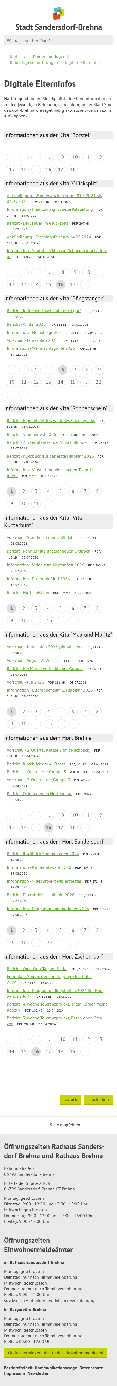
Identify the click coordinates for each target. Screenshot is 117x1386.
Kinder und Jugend (50, 56)
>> (24, 394)
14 (24, 169)
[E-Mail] (100, 1124)
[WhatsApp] (106, 1124)
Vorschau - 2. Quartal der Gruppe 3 (38, 779)
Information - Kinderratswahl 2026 (39, 867)
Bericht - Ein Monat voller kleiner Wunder (45, 668)
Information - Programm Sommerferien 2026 (48, 908)
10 (75, 157)
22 (98, 382)
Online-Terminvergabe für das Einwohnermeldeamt (55, 1352)
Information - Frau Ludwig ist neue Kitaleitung (50, 209)
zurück (71, 1099)
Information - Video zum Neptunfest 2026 (45, 565)
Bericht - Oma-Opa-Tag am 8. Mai (37, 968)
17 (60, 169)
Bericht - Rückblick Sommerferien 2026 (43, 853)
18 (73, 169)
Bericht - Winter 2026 (26, 324)
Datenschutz (91, 1367)
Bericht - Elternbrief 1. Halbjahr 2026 (41, 894)
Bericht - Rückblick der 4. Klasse (36, 764)
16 (48, 169)
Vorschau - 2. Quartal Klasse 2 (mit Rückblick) (48, 750)
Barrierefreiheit (18, 1367)
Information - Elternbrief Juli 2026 (38, 578)
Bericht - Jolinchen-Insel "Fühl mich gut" (44, 310)
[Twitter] (87, 1124)
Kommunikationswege (56, 1367)
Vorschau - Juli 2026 (25, 682)
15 (36, 169)
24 (49, 942)
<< (11, 157)
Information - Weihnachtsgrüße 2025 (41, 348)
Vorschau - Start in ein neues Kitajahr (41, 537)
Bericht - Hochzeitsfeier (28, 592)
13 (11, 169)
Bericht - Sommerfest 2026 (31, 434)
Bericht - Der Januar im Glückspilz (37, 223)
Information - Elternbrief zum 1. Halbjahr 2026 (50, 690)
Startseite (17, 56)
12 (99, 157)
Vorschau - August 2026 (29, 660)
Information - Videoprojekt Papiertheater (44, 881)
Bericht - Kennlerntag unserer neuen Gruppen (49, 551)
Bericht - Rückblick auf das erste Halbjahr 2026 (50, 456)
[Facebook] (93, 1124)
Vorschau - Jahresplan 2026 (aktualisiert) (44, 646)
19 (73, 1051)
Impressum (14, 1373)
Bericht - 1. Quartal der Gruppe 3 (36, 771)
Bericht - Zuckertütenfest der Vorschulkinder (47, 442)
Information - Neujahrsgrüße (33, 332)
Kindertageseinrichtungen (34, 62)
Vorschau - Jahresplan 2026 (32, 340)
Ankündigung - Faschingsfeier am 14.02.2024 (49, 237)
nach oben (99, 1099)
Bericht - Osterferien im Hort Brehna (39, 793)
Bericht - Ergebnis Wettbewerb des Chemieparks (51, 420)
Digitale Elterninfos (83, 62)
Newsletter (37, 1373)
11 (87, 157)
